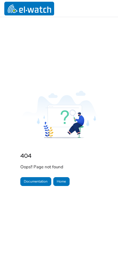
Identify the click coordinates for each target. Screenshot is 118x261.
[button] (105, 246)
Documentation (36, 181)
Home (61, 181)
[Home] (29, 8)
